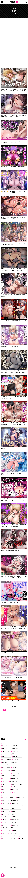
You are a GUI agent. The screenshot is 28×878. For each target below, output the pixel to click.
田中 (23, 806)
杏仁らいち (16, 811)
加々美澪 (15, 836)
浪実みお (16, 817)
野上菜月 (13, 781)
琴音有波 (5, 789)
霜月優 (4, 833)
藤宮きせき (6, 825)
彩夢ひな (5, 838)
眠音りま (5, 808)
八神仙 (22, 836)
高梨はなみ (6, 776)
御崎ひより (6, 784)
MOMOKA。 (16, 773)
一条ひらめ (15, 800)
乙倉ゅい (15, 770)
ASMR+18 (15, 868)
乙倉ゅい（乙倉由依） (18, 784)
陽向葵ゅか (6, 743)
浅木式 (15, 765)
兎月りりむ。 (6, 792)
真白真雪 (15, 806)
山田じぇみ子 (6, 756)
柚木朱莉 (20, 797)
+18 (14, 2)
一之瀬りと (16, 786)
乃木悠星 (5, 822)
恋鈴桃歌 (5, 762)
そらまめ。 (6, 773)
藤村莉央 (15, 754)
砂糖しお (14, 789)
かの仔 (5, 795)
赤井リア (22, 838)
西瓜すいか (6, 767)
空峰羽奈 (14, 838)
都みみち (5, 803)
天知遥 (16, 759)
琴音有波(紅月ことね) (8, 797)
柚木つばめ (6, 745)
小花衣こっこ (17, 792)
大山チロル (6, 751)
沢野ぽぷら (16, 776)
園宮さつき (6, 806)
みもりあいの (6, 759)
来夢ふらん (6, 786)
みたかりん (16, 830)
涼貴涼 (14, 762)
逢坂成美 (14, 748)
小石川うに (15, 814)
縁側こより (6, 811)
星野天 (15, 825)
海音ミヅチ (6, 770)
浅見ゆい (5, 814)
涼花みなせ (17, 745)
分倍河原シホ (17, 756)
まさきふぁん (6, 830)
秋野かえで (17, 743)
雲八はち (5, 778)
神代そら (5, 800)
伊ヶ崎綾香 (6, 765)
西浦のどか (14, 828)
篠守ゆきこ (15, 778)
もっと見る (22, 739)
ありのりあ (15, 822)
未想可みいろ (6, 817)
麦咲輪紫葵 (15, 803)
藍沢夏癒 (13, 795)
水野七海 (5, 828)
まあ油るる (13, 833)
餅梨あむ (15, 751)
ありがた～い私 (16, 808)
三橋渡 (5, 781)
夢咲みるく (5, 836)
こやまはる (16, 767)
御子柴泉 (5, 748)
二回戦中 (5, 819)
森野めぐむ (15, 819)
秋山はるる (6, 754)
